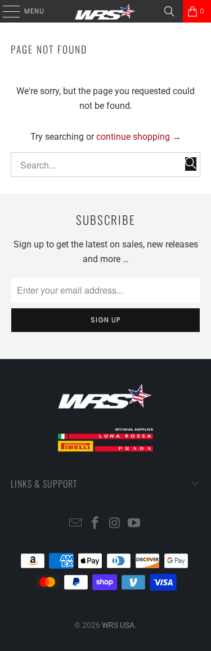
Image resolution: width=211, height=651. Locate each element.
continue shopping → (138, 136)
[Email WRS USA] (76, 523)
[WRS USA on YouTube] (134, 523)
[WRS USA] (106, 11)
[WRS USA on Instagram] (114, 523)
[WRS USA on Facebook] (95, 523)
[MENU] (5, 11)
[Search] (169, 11)
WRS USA (118, 625)
